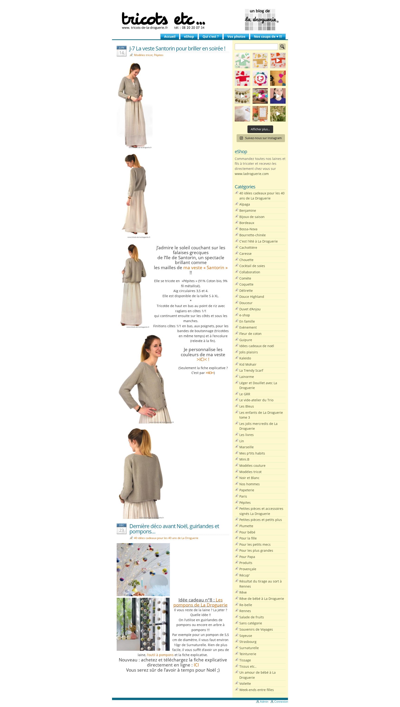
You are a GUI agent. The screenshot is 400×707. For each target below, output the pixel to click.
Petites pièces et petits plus (260, 519)
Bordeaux (246, 223)
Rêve (243, 592)
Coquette (246, 284)
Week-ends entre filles (256, 690)
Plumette (246, 526)
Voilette (245, 683)
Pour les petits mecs (255, 544)
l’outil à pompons (161, 655)
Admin (264, 702)
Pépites (158, 55)
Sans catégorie (250, 623)
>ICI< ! (203, 359)
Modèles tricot (143, 55)
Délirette (246, 290)
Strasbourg (247, 641)
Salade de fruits (251, 617)
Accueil (169, 36)
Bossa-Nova (248, 229)
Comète (245, 278)
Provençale (247, 569)
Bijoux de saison (252, 217)
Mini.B (244, 459)
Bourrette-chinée (252, 235)
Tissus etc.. (247, 666)
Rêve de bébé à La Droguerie (261, 598)
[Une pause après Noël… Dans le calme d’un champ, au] (278, 113)
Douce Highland (251, 296)
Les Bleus (246, 406)
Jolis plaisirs (248, 352)
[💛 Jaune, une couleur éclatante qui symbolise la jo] (260, 60)
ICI (196, 665)
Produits (245, 563)
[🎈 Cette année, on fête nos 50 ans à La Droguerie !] (242, 78)
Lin (241, 441)
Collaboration (249, 272)
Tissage (245, 660)
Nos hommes (249, 484)
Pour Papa (247, 556)
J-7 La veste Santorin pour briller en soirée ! (177, 48)
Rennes (245, 611)
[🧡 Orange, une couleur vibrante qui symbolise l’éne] (278, 60)
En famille (247, 321)
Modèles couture (252, 465)
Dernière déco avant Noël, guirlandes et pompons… (174, 528)
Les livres (246, 435)
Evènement (248, 327)
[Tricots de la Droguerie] (200, 19)
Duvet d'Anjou (250, 309)
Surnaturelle (249, 648)
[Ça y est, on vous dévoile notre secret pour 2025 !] (260, 78)
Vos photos (236, 36)
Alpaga (244, 204)
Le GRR (244, 394)
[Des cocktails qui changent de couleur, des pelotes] (260, 96)
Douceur (246, 303)
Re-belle (245, 605)
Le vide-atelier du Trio (256, 400)
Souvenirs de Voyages (256, 629)
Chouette (246, 260)
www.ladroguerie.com (252, 173)
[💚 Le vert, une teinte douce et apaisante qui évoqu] (242, 60)
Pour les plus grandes (256, 550)
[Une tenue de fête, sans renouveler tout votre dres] (278, 96)
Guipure (245, 340)
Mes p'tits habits (252, 453)
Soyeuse (245, 635)
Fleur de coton (250, 333)
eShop (189, 36)
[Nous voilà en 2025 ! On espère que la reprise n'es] (278, 78)
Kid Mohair (247, 364)
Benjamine (247, 210)
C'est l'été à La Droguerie (258, 241)
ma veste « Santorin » (205, 267)
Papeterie (246, 490)
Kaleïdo (245, 358)
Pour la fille (248, 538)
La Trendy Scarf (251, 370)
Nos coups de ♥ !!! (268, 36)
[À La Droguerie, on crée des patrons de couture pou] (260, 113)
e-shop (244, 315)
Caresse (245, 253)
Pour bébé (247, 532)
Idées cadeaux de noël (256, 346)
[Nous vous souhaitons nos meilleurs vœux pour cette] (242, 96)
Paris (243, 496)
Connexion (281, 702)
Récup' (244, 575)
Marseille (246, 447)
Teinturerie (247, 654)
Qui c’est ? (211, 36)
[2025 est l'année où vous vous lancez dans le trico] (242, 113)
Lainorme (246, 376)
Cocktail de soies (252, 266)
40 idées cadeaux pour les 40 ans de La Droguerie (166, 538)
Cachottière (248, 247)
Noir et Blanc (249, 478)
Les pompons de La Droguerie (200, 602)
